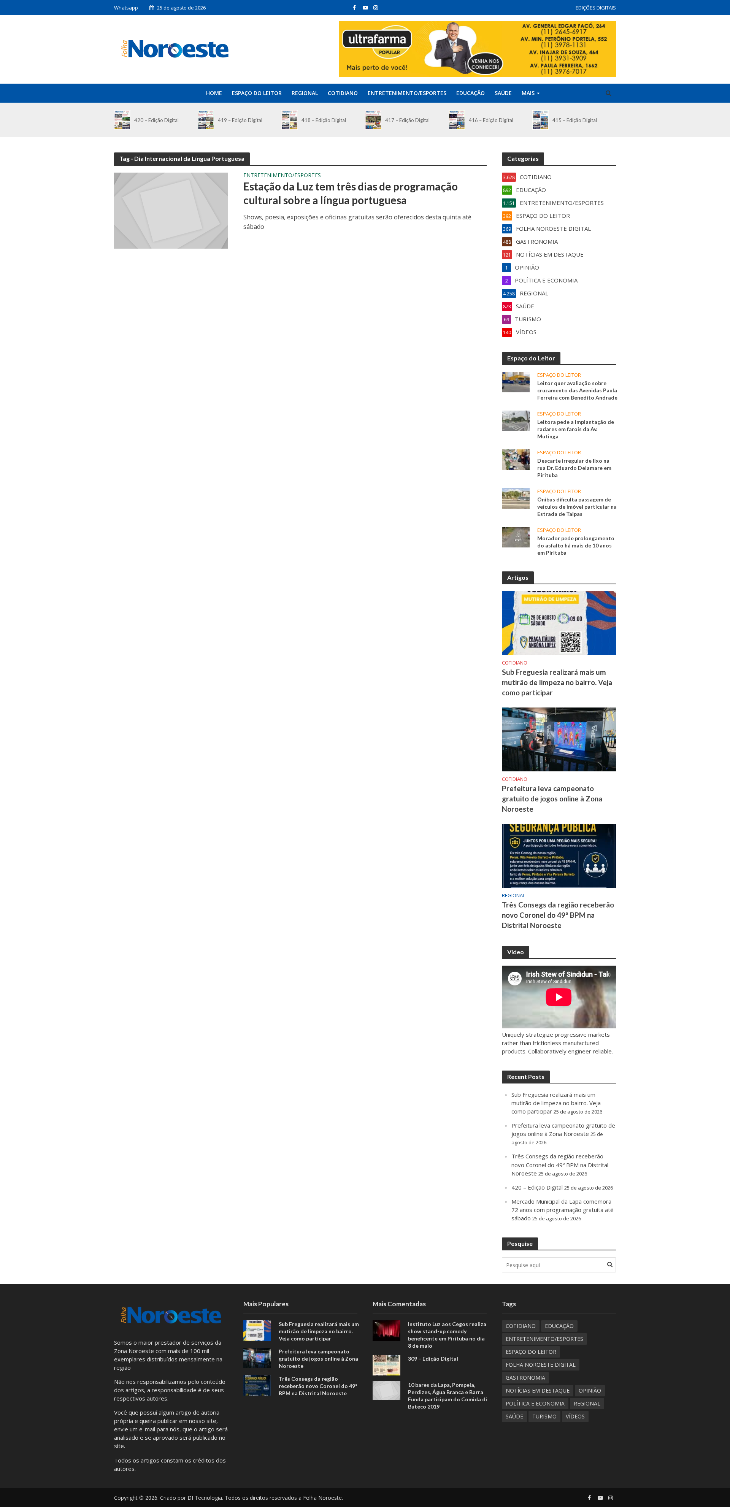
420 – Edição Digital (156, 120)
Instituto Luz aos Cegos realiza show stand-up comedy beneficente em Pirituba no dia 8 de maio (447, 1335)
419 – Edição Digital (240, 120)
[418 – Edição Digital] (289, 120)
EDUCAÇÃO (470, 93)
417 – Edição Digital (407, 120)
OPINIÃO (590, 1390)
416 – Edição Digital (491, 120)
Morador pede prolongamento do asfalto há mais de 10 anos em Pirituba (575, 545)
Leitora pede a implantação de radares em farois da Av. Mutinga (575, 429)
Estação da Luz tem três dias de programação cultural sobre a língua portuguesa (350, 193)
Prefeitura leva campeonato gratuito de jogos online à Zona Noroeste (552, 798)
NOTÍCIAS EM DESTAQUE (538, 1390)
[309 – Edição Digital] (386, 1364)
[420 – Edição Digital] (122, 120)
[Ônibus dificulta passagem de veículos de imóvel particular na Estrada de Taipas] (516, 497)
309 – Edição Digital (433, 1358)
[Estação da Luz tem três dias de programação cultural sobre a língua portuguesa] (171, 210)
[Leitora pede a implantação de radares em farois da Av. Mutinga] (516, 420)
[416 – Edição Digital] (457, 120)
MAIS (528, 93)
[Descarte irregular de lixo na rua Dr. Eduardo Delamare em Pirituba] (516, 459)
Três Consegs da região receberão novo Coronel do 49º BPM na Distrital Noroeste (558, 915)
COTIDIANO (343, 93)
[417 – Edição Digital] (373, 120)
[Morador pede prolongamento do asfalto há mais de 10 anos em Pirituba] (516, 536)
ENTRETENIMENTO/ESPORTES (407, 93)
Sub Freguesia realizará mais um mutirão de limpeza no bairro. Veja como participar (557, 682)
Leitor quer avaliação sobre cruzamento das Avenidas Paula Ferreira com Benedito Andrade (577, 390)
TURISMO (544, 1416)
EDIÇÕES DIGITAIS (596, 7)
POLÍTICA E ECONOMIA (535, 1403)
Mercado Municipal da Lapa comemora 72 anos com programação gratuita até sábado (562, 1210)
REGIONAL (305, 93)
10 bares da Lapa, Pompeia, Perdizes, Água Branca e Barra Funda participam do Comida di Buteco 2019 (447, 1396)
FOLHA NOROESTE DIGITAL (541, 1364)
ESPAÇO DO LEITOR (257, 93)
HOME (214, 93)
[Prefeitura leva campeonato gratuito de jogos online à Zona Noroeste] (559, 738)
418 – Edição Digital (324, 120)
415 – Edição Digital (574, 120)
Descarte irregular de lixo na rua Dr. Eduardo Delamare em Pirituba (574, 467)
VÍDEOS (575, 1416)
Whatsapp (126, 7)
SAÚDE (503, 93)
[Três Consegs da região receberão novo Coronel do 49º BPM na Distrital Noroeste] (559, 855)
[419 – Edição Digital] (206, 120)
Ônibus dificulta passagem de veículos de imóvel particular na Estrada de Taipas (577, 506)
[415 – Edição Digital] (540, 120)
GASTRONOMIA (525, 1377)
